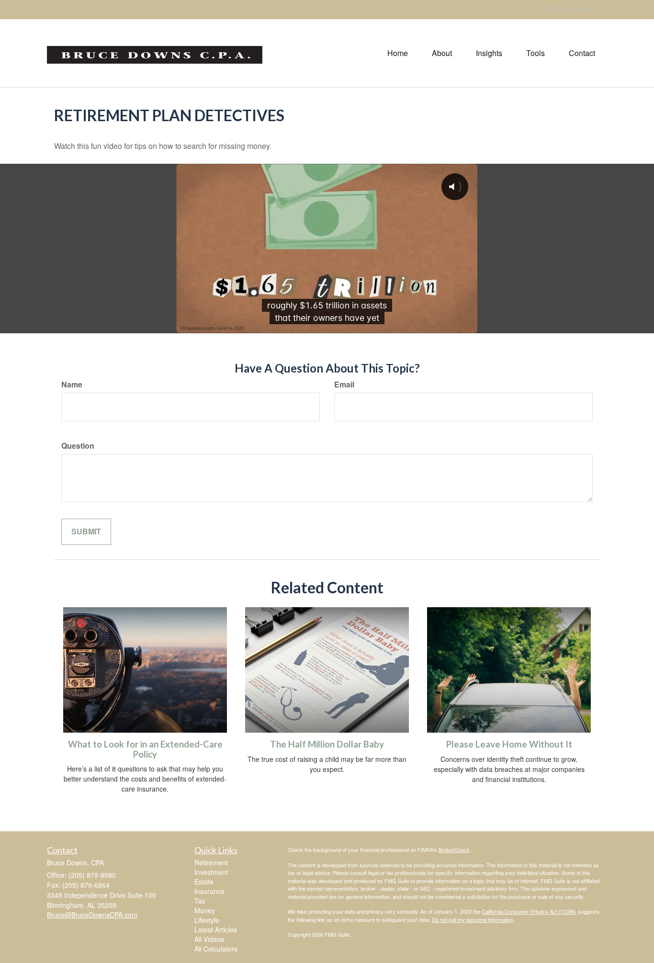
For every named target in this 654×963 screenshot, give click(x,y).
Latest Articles (215, 929)
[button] (442, 53)
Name (71, 384)
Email (344, 384)
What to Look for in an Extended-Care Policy (145, 749)
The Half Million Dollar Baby (327, 744)
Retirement (211, 862)
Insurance (209, 891)
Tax (199, 901)
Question (77, 446)
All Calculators (215, 948)
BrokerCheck (454, 849)
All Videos (209, 939)
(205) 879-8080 (569, 9)
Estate (204, 881)
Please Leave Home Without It (509, 744)
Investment (211, 872)
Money (204, 910)
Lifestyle (206, 920)
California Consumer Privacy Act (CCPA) (529, 911)
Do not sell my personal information (472, 919)
